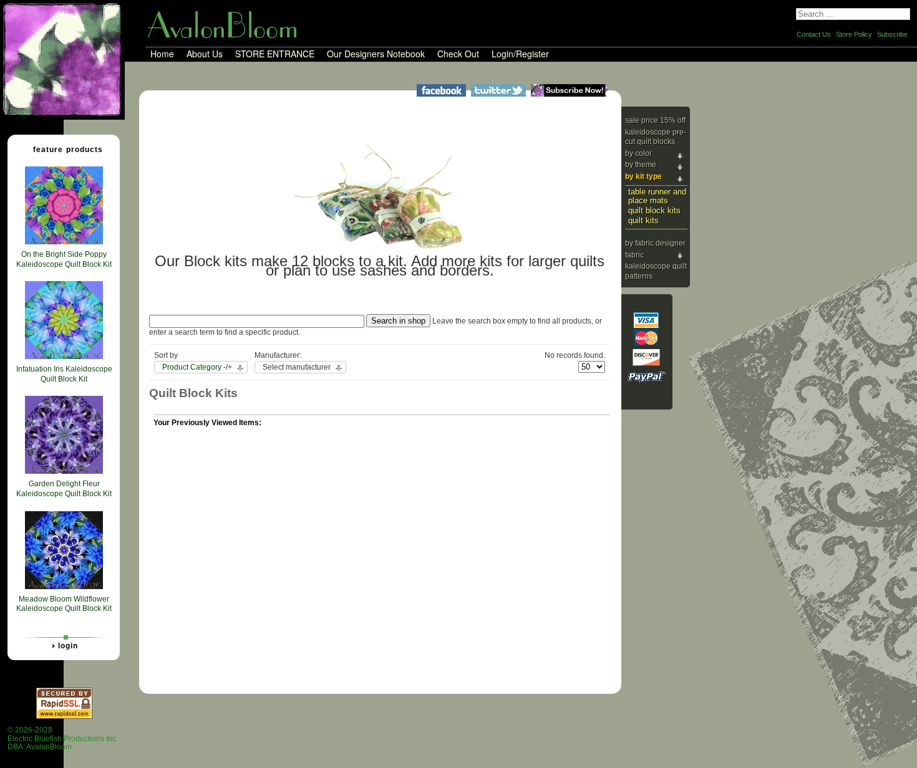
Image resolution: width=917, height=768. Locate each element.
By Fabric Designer (655, 243)
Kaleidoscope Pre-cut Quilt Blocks (655, 137)
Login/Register (520, 54)
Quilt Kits (643, 220)
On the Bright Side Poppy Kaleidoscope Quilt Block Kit (64, 259)
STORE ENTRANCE (274, 54)
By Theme (640, 164)
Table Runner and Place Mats (657, 196)
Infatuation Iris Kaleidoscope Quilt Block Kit (64, 374)
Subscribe (892, 34)
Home (162, 54)
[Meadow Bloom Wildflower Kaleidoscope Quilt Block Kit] (64, 586)
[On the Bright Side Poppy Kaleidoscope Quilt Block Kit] (64, 242)
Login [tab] (68, 645)
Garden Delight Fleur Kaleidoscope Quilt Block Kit (64, 488)
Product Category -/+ (197, 367)
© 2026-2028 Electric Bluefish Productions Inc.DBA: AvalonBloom (62, 738)
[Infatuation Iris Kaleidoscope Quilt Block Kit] (64, 356)
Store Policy (854, 34)
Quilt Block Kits (654, 210)
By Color (638, 153)
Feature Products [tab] (68, 149)
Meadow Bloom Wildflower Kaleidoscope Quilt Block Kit (64, 604)
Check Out (458, 54)
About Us (205, 54)
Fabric (634, 255)
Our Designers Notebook (376, 54)
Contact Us (814, 34)
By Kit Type (643, 176)
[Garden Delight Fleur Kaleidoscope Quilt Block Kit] (64, 471)
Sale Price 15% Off (655, 120)
